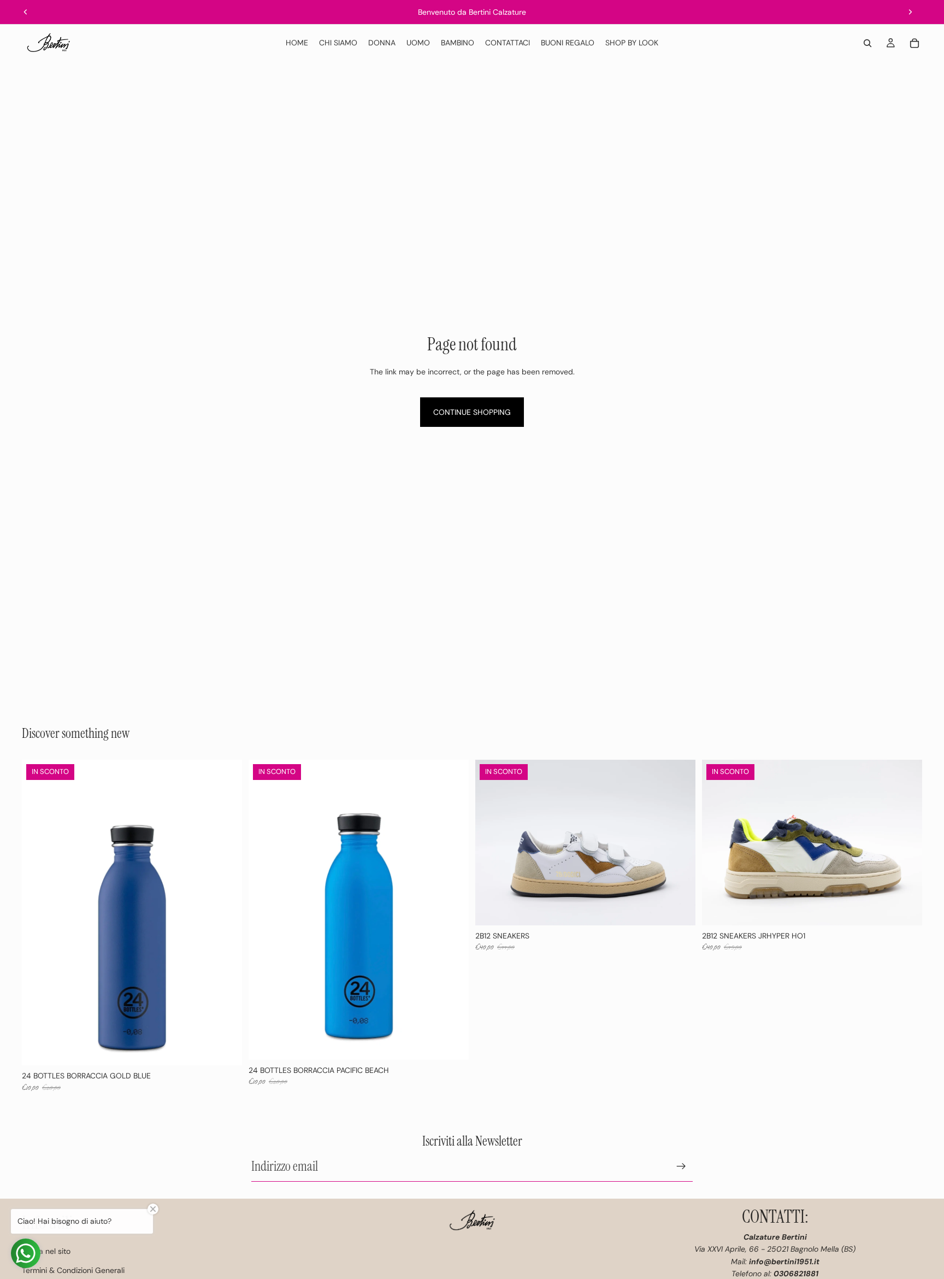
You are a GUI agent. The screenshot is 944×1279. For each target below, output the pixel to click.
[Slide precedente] (26, 12)
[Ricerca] (868, 43)
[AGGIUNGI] (225, 1048)
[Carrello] (914, 43)
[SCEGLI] (678, 908)
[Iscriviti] (681, 1165)
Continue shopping (472, 412)
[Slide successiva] (910, 12)
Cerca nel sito (46, 1251)
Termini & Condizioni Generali (73, 1270)
